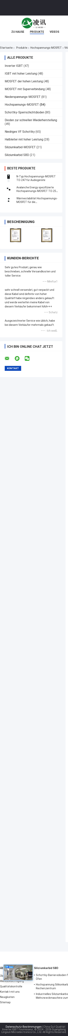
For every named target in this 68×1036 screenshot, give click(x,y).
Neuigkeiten (7, 997)
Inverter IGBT (14, 66)
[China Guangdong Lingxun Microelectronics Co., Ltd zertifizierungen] (15, 235)
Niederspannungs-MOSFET (23, 97)
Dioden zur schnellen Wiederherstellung (31, 120)
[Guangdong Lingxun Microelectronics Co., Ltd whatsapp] (19, 358)
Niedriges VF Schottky (20, 131)
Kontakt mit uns (10, 991)
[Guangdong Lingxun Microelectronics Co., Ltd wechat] (29, 358)
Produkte (37, 31)
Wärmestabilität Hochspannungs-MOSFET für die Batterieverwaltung (37, 202)
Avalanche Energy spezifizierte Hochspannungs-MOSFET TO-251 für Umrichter (37, 191)
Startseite (6, 47)
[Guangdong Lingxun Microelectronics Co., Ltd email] (9, 358)
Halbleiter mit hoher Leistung (24, 139)
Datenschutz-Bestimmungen (24, 1026)
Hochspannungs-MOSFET (46, 47)
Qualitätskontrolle (11, 986)
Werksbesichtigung (12, 981)
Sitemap (5, 1002)
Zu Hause (17, 31)
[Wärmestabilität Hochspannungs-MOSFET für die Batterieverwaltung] (8, 200)
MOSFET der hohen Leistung (24, 81)
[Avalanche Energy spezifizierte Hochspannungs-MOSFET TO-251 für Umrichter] (8, 189)
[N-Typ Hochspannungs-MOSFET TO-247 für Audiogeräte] (8, 178)
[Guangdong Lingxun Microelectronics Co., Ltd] (34, 23)
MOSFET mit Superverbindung (25, 89)
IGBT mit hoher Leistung (21, 73)
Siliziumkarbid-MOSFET (20, 147)
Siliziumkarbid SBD (17, 155)
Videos (54, 31)
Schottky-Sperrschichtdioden (24, 112)
